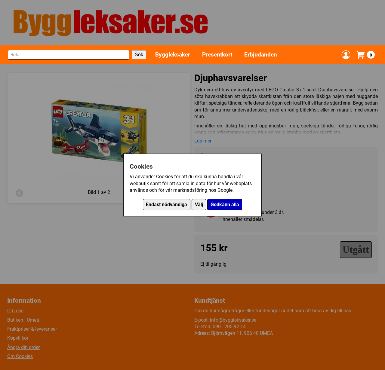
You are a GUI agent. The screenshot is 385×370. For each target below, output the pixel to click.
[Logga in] (346, 55)
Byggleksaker (172, 54)
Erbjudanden (260, 54)
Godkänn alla (225, 204)
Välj (199, 204)
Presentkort (217, 54)
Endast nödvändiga (166, 204)
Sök (139, 54)
